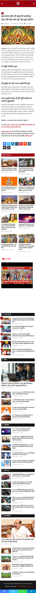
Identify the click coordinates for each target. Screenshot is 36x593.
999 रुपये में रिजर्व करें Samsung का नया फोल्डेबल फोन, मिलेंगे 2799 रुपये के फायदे (23, 454)
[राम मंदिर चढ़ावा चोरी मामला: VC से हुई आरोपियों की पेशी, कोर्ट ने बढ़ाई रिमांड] (9, 238)
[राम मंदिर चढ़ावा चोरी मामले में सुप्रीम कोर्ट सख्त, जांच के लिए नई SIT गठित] (9, 162)
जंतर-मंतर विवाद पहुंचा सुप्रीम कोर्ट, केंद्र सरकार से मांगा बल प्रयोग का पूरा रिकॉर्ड (22, 327)
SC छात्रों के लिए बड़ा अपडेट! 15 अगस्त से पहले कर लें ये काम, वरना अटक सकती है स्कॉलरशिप (23, 401)
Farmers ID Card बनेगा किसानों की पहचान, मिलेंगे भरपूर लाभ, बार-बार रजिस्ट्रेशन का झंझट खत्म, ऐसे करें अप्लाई (23, 558)
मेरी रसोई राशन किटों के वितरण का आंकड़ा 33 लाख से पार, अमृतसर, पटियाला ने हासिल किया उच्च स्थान (23, 343)
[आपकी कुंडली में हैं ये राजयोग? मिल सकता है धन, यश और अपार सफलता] (27, 218)
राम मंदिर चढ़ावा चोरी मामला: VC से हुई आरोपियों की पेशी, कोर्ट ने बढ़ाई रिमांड (8, 246)
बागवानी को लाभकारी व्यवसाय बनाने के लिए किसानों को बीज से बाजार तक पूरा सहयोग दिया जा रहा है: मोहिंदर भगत (23, 550)
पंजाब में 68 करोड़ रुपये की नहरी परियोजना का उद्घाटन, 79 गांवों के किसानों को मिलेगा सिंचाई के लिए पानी (23, 351)
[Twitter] (8, 144)
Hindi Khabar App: (6, 131)
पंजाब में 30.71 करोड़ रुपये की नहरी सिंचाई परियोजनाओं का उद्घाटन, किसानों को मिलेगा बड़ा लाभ (23, 335)
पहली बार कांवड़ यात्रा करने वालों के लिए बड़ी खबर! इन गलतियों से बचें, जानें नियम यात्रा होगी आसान (26, 207)
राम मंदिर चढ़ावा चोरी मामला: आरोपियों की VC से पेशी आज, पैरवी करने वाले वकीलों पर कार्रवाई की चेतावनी (26, 247)
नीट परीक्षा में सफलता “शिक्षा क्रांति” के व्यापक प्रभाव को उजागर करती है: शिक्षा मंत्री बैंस (23, 408)
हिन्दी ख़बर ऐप (29, 136)
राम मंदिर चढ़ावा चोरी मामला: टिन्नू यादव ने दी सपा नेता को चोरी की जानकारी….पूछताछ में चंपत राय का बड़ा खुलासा (8, 226)
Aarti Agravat (6, 24)
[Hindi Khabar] (18, 3)
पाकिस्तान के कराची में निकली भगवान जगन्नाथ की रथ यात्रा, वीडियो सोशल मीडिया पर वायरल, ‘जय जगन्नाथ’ (27, 189)
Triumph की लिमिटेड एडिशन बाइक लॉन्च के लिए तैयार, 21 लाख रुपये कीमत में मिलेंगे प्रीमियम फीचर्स (23, 491)
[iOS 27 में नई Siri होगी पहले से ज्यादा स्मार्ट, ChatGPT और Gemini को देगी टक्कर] (6, 431)
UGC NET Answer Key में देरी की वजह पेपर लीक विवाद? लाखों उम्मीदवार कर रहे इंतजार (23, 393)
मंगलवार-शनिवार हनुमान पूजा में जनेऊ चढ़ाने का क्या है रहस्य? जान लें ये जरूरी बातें (9, 189)
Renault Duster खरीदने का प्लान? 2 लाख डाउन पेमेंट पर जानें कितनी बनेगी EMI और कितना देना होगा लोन (23, 507)
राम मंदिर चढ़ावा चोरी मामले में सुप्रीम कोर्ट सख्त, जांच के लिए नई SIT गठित (9, 169)
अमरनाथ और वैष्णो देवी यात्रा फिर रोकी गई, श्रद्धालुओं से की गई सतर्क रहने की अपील (26, 170)
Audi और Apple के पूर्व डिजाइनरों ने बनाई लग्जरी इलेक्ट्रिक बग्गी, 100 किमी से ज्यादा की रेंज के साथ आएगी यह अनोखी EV (22, 438)
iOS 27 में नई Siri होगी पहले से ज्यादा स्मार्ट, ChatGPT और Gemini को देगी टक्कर (21, 430)
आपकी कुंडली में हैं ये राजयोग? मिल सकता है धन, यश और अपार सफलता (26, 225)
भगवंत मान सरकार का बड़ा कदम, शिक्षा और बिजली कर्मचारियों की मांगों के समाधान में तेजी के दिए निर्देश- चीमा (23, 320)
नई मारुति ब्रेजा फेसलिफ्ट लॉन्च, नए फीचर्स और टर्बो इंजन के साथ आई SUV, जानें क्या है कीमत (23, 475)
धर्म (2, 13)
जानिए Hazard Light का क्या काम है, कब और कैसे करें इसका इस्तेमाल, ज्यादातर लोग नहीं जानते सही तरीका (23, 499)
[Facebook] (4, 144)
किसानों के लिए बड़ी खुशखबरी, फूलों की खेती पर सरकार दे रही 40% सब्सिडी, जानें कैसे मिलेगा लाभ (22, 565)
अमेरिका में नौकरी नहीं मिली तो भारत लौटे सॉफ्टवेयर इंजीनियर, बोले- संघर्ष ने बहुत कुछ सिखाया (16, 384)
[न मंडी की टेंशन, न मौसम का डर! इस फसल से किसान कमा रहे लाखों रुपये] (6, 575)
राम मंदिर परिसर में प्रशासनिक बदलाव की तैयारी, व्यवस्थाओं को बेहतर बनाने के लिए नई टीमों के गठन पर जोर (9, 207)
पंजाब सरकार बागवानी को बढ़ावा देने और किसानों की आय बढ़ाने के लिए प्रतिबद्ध (17, 540)
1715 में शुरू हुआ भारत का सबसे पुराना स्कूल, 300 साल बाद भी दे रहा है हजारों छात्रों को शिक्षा (22, 416)
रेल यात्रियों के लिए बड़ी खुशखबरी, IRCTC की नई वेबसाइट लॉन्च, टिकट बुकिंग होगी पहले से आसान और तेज (22, 446)
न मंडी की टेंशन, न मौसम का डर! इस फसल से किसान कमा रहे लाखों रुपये (23, 573)
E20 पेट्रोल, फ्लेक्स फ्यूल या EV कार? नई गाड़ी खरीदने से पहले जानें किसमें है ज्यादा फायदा (22, 483)
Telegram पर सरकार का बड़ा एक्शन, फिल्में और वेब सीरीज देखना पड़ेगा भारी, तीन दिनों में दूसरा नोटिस (23, 461)
